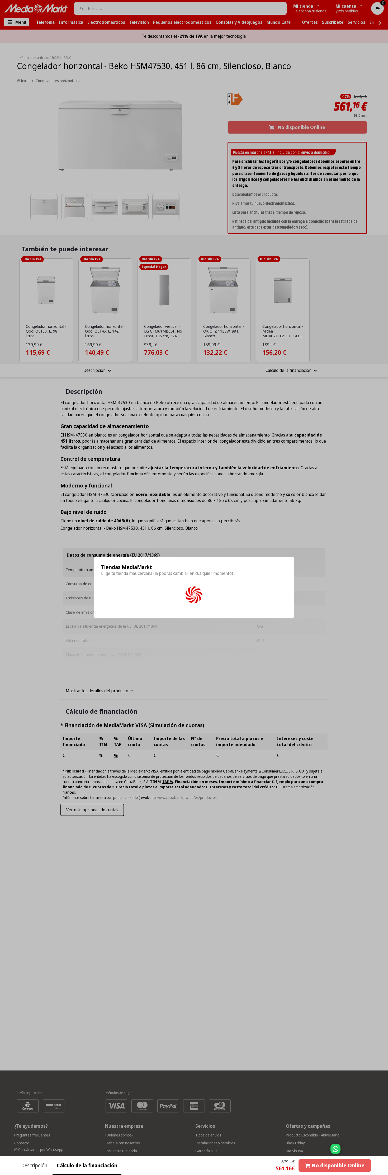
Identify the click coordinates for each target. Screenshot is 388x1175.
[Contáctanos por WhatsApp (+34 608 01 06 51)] (383, 1151)
